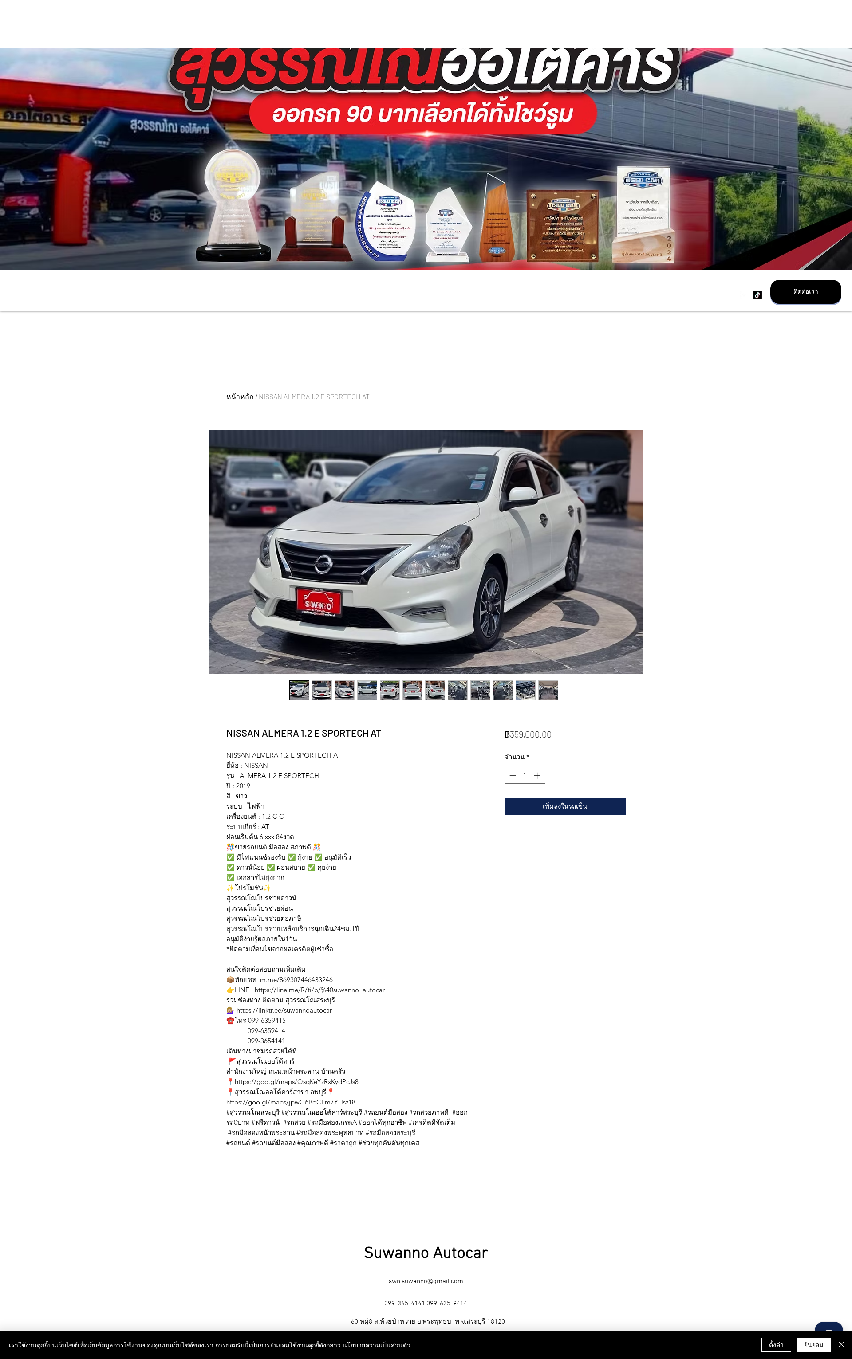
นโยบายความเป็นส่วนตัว (376, 1344)
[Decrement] (512, 775)
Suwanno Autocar (426, 1254)
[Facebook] (744, 295)
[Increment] (538, 775)
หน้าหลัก (240, 396)
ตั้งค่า (776, 1344)
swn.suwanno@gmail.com (426, 1281)
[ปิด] (841, 1345)
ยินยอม (813, 1344)
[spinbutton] (524, 775)
